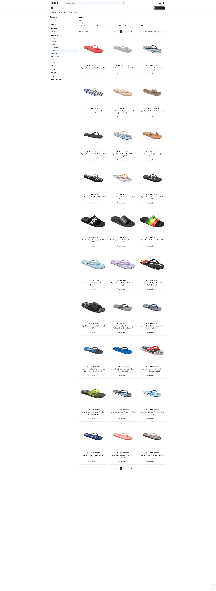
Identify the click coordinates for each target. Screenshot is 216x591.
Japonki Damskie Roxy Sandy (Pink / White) (122, 456)
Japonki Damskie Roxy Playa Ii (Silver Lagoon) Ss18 (122, 155)
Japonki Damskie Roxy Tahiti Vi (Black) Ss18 (93, 197)
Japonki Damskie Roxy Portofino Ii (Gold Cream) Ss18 (123, 198)
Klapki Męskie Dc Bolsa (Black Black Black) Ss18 (122, 241)
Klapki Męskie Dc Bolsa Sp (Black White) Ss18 (93, 241)
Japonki (54, 50)
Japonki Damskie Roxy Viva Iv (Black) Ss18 (93, 154)
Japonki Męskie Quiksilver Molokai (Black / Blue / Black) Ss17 (122, 370)
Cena (82, 23)
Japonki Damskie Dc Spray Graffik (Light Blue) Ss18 (93, 284)
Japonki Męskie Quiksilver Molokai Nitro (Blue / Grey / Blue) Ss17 (152, 327)
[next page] (127, 31)
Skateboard (53, 41)
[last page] (131, 31)
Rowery (52, 69)
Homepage (53, 12)
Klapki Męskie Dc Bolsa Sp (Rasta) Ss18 (152, 240)
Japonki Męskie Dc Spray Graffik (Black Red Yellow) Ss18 (152, 284)
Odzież (52, 38)
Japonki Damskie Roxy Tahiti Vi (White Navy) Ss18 (93, 112)
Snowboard (53, 53)
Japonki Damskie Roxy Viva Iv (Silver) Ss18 (122, 68)
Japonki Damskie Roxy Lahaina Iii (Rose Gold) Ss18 (152, 155)
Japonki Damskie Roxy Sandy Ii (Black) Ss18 (152, 198)
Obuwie (69, 12)
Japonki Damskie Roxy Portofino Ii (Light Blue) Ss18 (152, 69)
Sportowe (55, 47)
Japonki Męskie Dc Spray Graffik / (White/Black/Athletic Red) (152, 370)
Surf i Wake (53, 63)
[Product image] (93, 49)
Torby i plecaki (54, 57)
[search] (123, 3)
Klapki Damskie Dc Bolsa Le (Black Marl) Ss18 (93, 327)
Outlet (52, 66)
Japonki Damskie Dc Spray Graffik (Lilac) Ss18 (122, 284)
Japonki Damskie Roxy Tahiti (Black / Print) (122, 412)
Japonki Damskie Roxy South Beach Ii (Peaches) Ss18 (123, 112)
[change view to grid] (143, 31)
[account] (160, 3)
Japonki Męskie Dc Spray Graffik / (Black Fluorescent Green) (93, 413)
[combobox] (159, 31)
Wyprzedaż (62, 12)
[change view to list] (146, 31)
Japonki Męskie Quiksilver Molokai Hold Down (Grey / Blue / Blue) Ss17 (93, 370)
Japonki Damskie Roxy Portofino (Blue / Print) (152, 413)
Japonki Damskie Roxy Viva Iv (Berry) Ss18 (93, 68)
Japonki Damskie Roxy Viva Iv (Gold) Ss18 (152, 111)
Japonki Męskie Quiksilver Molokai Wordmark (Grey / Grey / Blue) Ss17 (122, 327)
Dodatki (52, 60)
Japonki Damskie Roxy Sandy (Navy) (93, 455)
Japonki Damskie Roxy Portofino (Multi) (152, 455)
